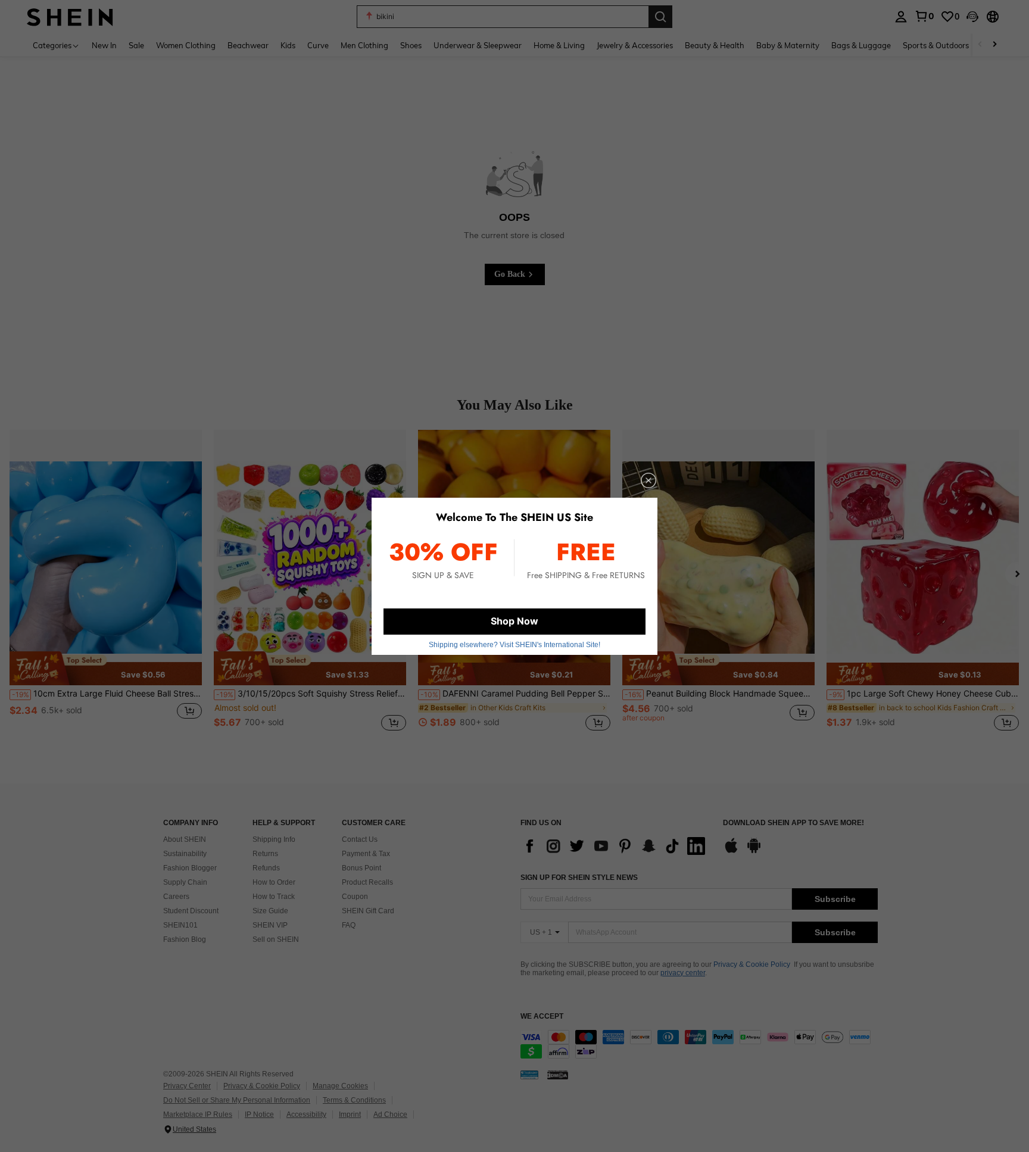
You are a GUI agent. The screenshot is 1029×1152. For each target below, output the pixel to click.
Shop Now (514, 621)
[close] (648, 480)
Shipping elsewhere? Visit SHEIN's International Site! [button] (514, 645)
